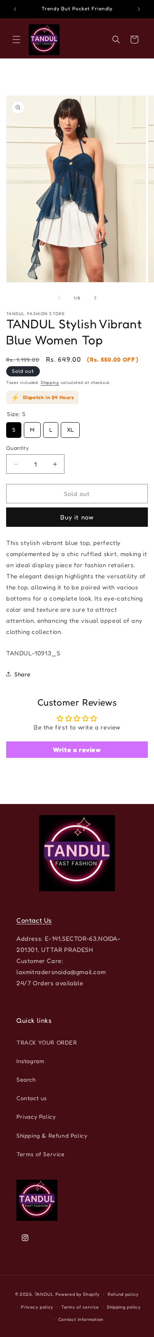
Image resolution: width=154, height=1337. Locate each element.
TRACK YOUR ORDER (46, 1042)
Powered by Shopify (77, 1294)
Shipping (50, 382)
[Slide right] (95, 298)
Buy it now (77, 517)
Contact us (31, 1097)
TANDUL (44, 1294)
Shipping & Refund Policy (51, 1135)
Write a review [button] (77, 750)
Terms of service (80, 1307)
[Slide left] (59, 298)
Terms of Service (40, 1153)
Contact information (80, 1319)
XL (70, 427)
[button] (16, 39)
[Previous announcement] (15, 9)
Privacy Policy (35, 1116)
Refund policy (123, 1294)
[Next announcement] (139, 9)
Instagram (30, 1060)
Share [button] (22, 674)
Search (26, 1079)
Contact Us (34, 920)
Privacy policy (37, 1307)
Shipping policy (124, 1307)
